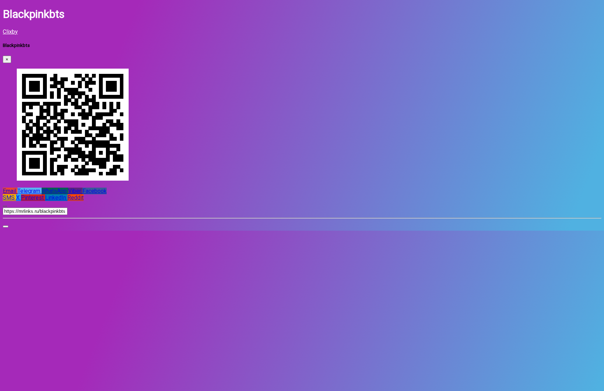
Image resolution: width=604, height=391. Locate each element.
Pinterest (33, 197)
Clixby (10, 31)
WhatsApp (55, 191)
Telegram (29, 191)
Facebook (94, 191)
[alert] (5, 226)
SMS (9, 197)
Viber (75, 191)
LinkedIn (56, 197)
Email (10, 191)
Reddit (75, 197)
